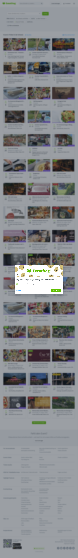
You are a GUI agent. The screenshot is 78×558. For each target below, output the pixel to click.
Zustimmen (55, 290)
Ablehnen (18, 290)
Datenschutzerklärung (56, 286)
